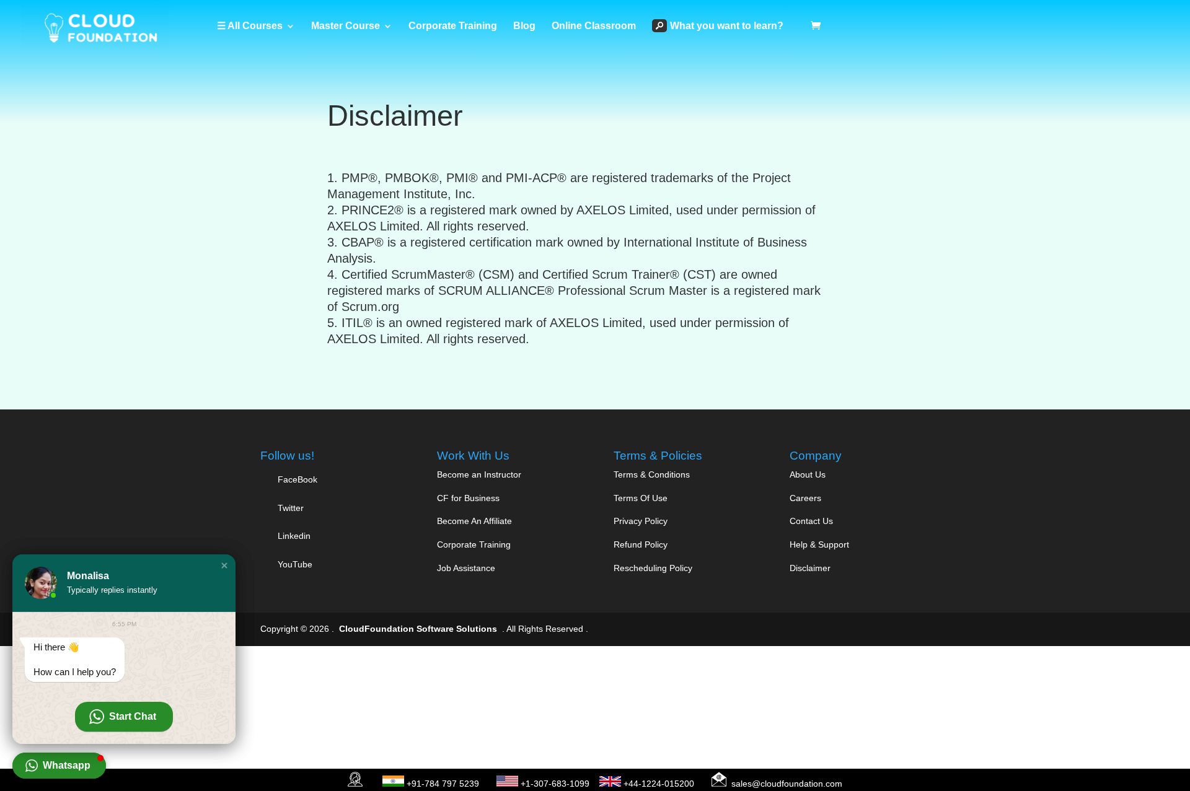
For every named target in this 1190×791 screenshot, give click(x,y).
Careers (805, 498)
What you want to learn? (726, 25)
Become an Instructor (479, 474)
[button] (224, 565)
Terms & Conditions (652, 474)
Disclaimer (810, 568)
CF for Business (468, 498)
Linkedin (294, 536)
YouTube (293, 564)
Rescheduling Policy (653, 568)
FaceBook (297, 479)
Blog (524, 26)
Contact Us (811, 521)
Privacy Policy (641, 521)
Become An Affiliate (474, 521)
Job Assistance (466, 568)
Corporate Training (452, 26)
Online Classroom (594, 26)
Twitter (289, 508)
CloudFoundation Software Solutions (418, 629)
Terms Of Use (641, 498)
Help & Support (819, 544)
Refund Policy (641, 544)
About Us (808, 474)
